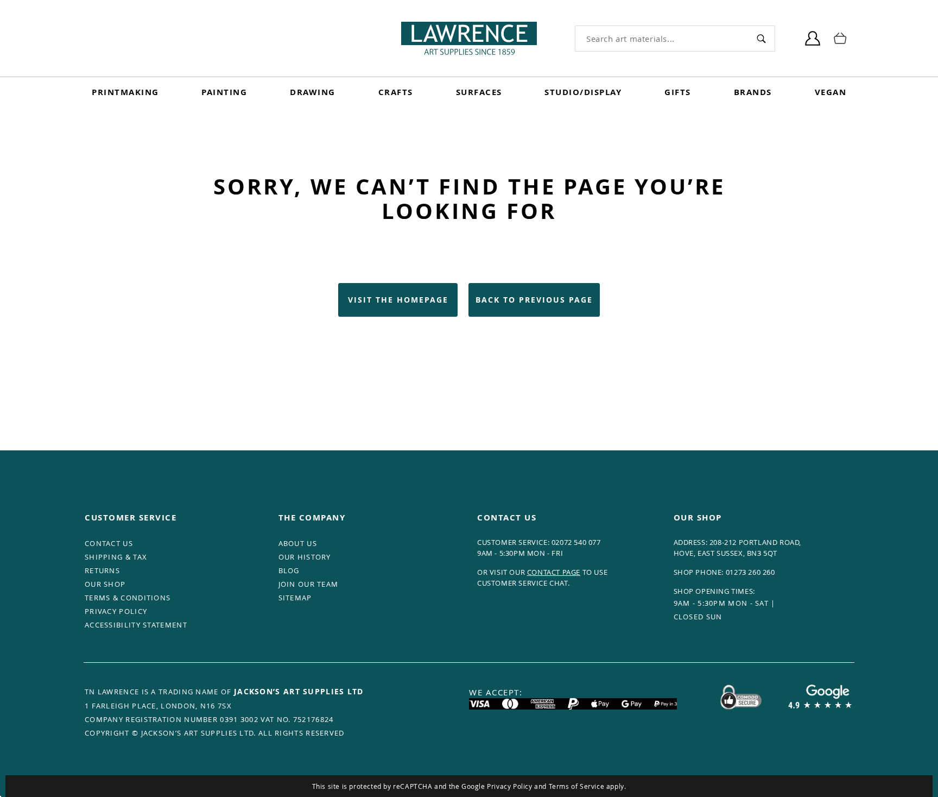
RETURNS (102, 570)
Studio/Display (583, 92)
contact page (553, 572)
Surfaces (479, 92)
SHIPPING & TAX (116, 557)
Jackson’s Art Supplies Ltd (299, 691)
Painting (224, 92)
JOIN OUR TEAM (308, 584)
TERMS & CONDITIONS (127, 598)
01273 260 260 (750, 572)
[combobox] (661, 38)
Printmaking (125, 92)
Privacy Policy (509, 786)
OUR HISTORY (304, 557)
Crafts (395, 92)
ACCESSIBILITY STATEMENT (136, 625)
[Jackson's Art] (469, 38)
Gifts (677, 92)
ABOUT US (297, 543)
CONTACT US (109, 543)
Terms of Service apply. (587, 786)
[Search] (761, 38)
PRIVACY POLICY (116, 611)
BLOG (289, 570)
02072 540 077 (576, 542)
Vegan (831, 92)
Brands (753, 92)
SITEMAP (295, 598)
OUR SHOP (105, 584)
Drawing (312, 92)
